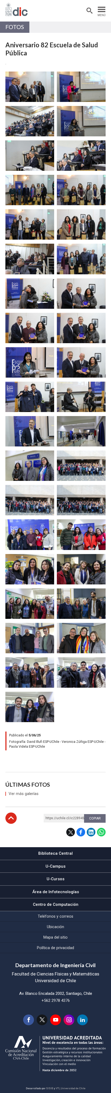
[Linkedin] (82, 1019)
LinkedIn (91, 832)
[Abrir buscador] (89, 10)
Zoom (10, 74)
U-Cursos (55, 878)
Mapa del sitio (55, 937)
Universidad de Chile (73, 1088)
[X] (42, 1019)
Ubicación (55, 927)
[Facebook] (28, 1019)
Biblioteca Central (55, 853)
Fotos (14, 26)
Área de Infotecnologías (55, 891)
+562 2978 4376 (55, 1000)
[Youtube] (55, 1019)
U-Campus (55, 866)
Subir (11, 818)
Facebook (81, 832)
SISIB (49, 1088)
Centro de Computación (55, 904)
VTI (58, 1088)
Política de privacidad (55, 948)
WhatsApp (101, 832)
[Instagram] (69, 1019)
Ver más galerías (24, 794)
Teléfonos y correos (55, 916)
